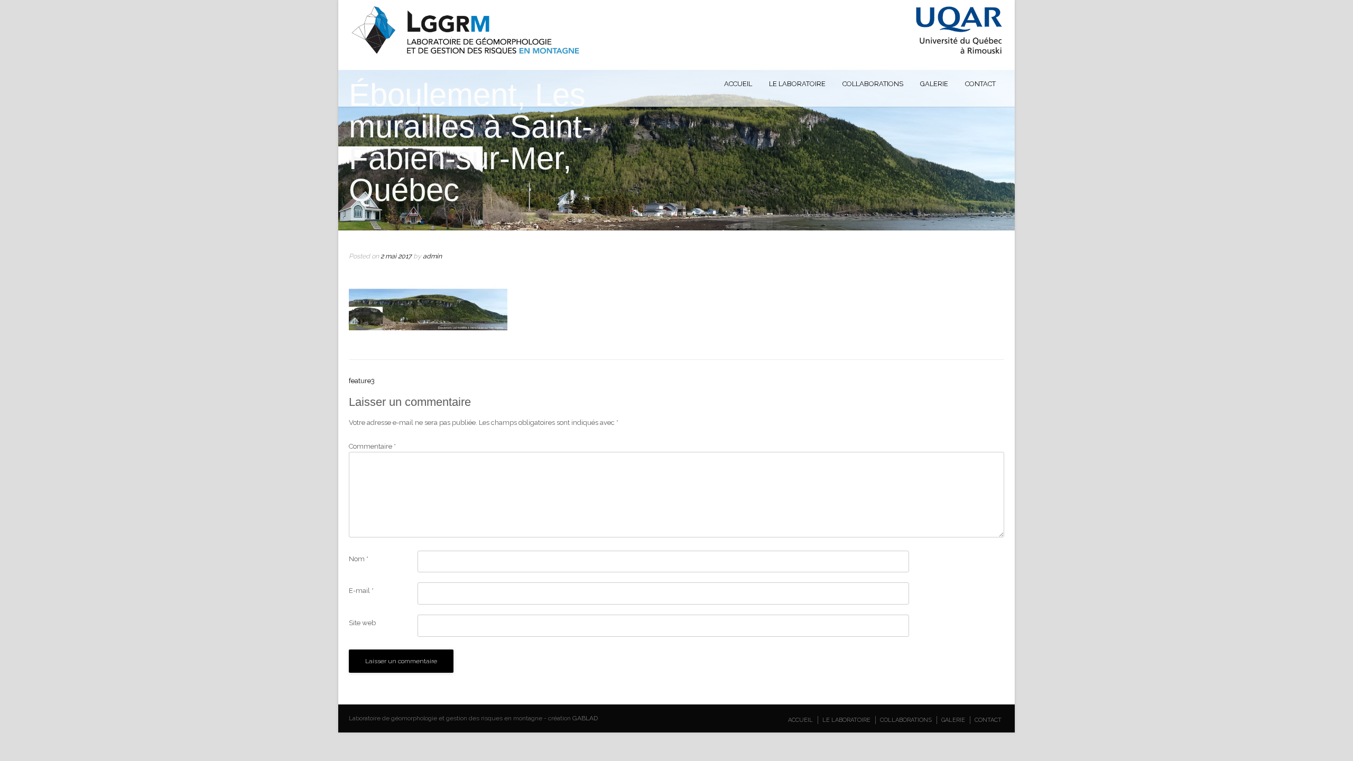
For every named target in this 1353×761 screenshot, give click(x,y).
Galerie (934, 84)
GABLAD (585, 718)
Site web (362, 623)
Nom (358, 559)
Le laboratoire (797, 84)
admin (432, 256)
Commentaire (372, 446)
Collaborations (872, 84)
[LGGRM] (677, 53)
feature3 (362, 381)
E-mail (361, 591)
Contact (980, 84)
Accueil (738, 84)
